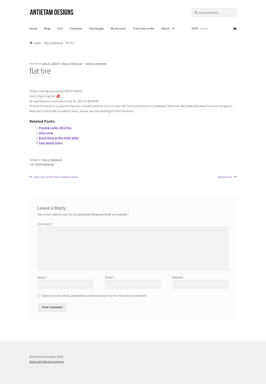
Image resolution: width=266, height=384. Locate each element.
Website (177, 277)
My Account (118, 28)
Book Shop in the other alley (59, 138)
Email (110, 277)
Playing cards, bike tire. (55, 128)
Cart (60, 28)
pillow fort (225, 177)
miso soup (46, 133)
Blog (47, 28)
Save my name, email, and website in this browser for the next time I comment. (94, 296)
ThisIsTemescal (44, 164)
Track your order (143, 28)
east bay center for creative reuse (56, 177)
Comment (45, 224)
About (165, 28)
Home (33, 28)
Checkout (76, 28)
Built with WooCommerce (46, 362)
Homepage (96, 28)
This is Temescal (53, 43)
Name (43, 277)
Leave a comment (96, 63)
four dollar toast (51, 143)
